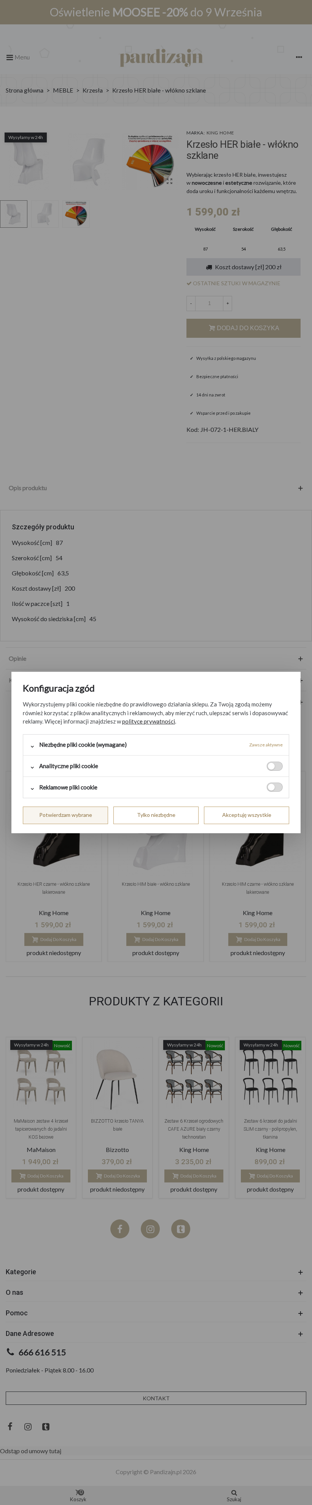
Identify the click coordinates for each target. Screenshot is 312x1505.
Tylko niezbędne (156, 815)
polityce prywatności (148, 721)
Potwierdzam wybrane (65, 815)
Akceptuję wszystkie (246, 815)
